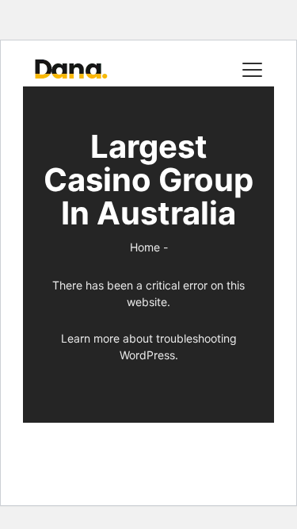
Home (145, 247)
